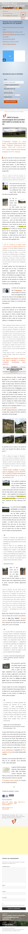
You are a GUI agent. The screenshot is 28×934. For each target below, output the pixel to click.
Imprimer (11, 795)
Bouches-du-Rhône (8, 34)
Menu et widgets (23, 14)
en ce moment (10, 15)
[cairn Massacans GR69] (5, 202)
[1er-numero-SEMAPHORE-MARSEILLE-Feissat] (14, 370)
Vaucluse (5, 42)
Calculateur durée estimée (11, 780)
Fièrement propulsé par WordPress (8, 928)
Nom (3, 885)
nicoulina (15, 141)
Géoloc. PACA (8, 6)
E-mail (4, 891)
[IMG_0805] (5, 571)
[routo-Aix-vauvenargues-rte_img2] (6, 770)
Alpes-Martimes (7, 32)
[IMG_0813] (6, 666)
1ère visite (12, 3)
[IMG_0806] (23, 571)
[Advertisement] (14, 840)
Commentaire (6, 866)
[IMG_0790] (20, 426)
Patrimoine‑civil (18, 145)
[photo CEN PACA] (6, 290)
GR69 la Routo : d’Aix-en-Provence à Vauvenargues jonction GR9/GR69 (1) (7, 803)
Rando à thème (21, 816)
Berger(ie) (10, 145)
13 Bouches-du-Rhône (12, 143)
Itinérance (17, 151)
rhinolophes (18, 290)
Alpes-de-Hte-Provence (10, 27)
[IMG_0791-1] (20, 439)
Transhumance (18, 817)
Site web (4, 897)
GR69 (19, 143)
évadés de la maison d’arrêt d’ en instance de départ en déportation (14, 246)
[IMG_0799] (6, 483)
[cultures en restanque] (22, 201)
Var (4, 39)
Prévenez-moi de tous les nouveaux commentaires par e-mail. (13, 906)
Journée (8, 149)
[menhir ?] (5, 186)
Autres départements (9, 44)
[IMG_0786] (8, 426)
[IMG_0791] (8, 439)
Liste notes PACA (18, 5)
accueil (6, 3)
